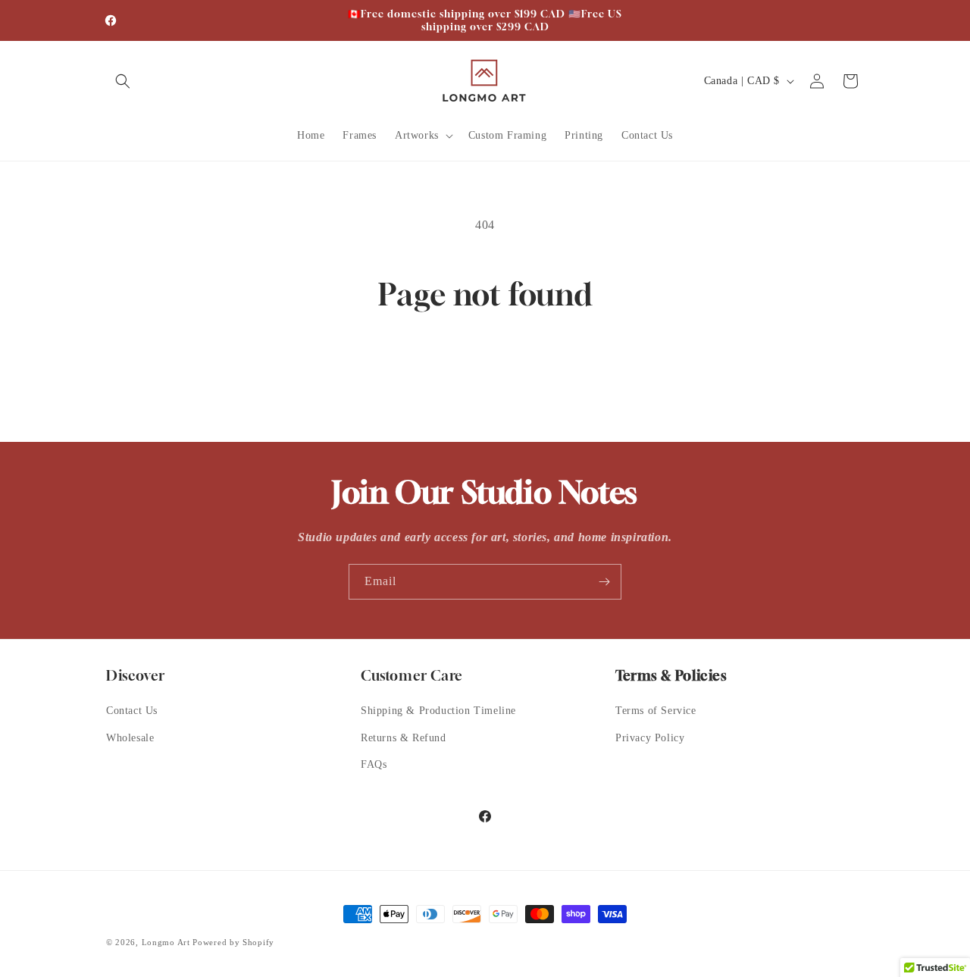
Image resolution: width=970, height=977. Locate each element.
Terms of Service (655, 710)
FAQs (373, 764)
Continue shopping (485, 371)
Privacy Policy (649, 738)
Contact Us (132, 710)
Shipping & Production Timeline (438, 710)
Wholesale (130, 738)
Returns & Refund (403, 738)
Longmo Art (166, 942)
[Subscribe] (604, 582)
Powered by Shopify (233, 942)
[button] (122, 81)
